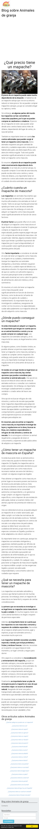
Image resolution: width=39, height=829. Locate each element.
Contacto (5, 806)
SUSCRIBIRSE (8, 821)
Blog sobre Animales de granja (18, 12)
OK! (32, 826)
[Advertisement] (19, 38)
